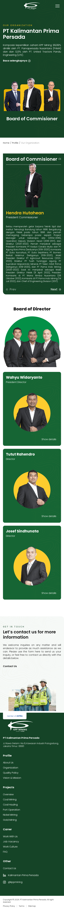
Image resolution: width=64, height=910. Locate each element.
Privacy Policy (9, 906)
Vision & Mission (12, 778)
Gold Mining (10, 820)
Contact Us (10, 666)
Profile (15, 142)
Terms (21, 906)
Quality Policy (10, 772)
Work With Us (10, 836)
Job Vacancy (11, 841)
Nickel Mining (10, 815)
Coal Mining (10, 799)
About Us (8, 762)
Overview (8, 794)
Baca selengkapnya (15, 60)
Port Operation (11, 809)
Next (54, 289)
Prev (13, 289)
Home (6, 142)
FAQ (5, 851)
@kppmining (15, 882)
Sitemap (32, 906)
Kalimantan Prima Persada (23, 875)
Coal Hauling (10, 804)
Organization (10, 767)
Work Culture (10, 846)
